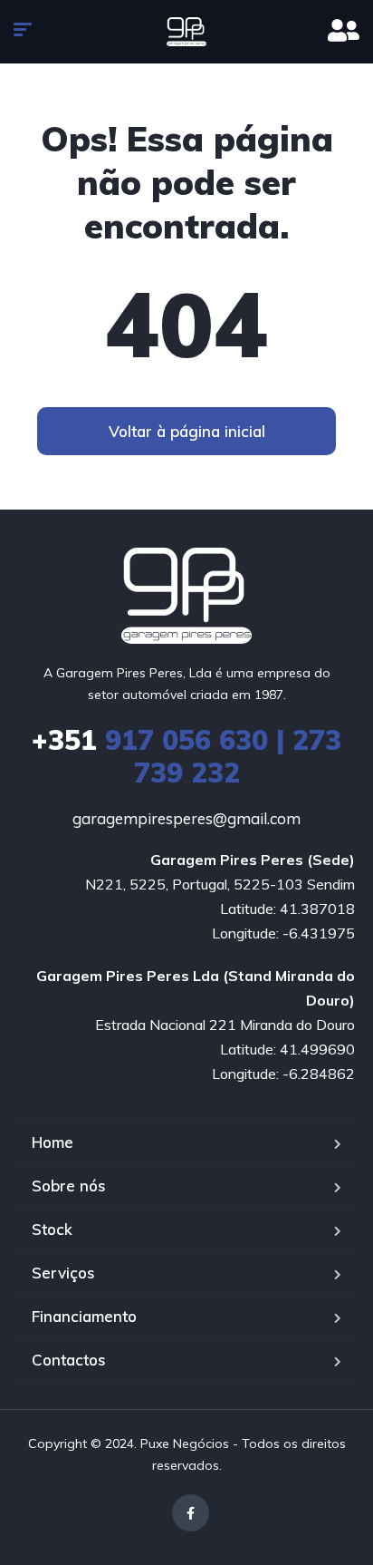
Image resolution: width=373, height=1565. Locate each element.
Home (52, 1142)
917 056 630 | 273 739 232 (186, 756)
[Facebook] (190, 1512)
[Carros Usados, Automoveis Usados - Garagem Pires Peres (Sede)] (186, 31)
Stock (52, 1229)
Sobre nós (69, 1185)
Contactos (69, 1359)
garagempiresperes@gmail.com (186, 818)
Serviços (63, 1272)
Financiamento (84, 1316)
